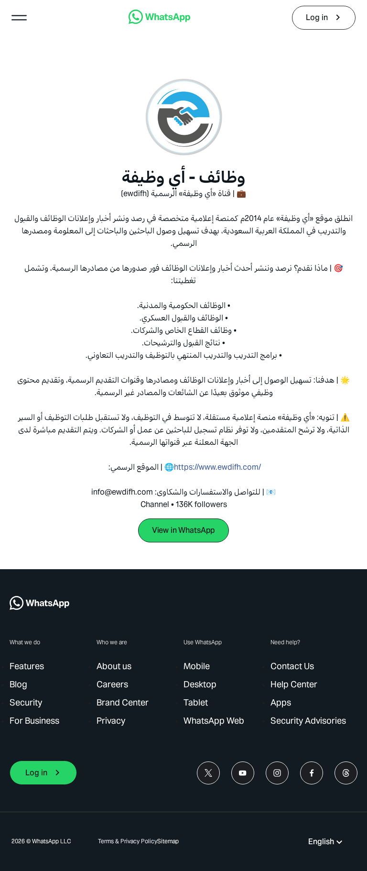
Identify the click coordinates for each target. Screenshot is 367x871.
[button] (19, 17)
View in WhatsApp (183, 530)
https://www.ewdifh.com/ (217, 467)
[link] (159, 21)
